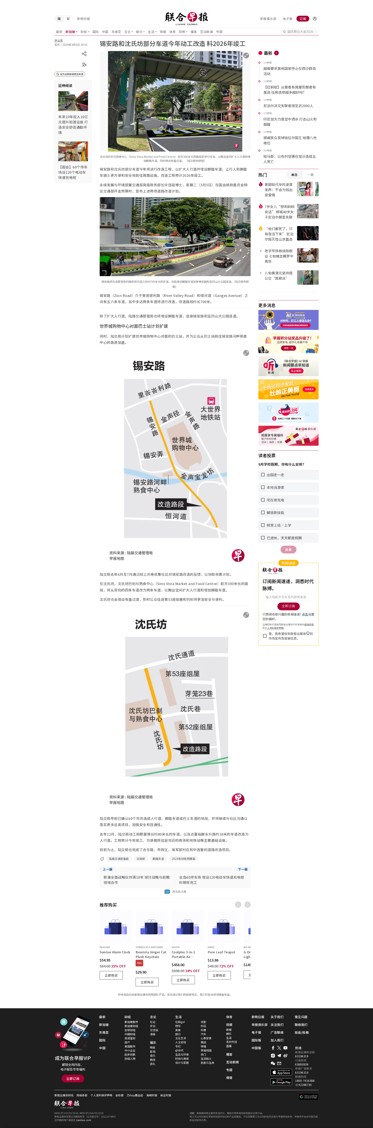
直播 (229, 1046)
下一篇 (243, 869)
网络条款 (82, 1095)
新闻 (229, 1030)
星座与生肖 (207, 1063)
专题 (219, 31)
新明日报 (83, 18)
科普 (203, 1030)
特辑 (203, 1046)
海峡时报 (151, 1095)
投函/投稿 (302, 1032)
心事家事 (206, 1038)
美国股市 (130, 1046)
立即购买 (111, 975)
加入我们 (277, 1040)
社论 (152, 1022)
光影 (203, 1022)
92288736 (305, 1085)
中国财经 (130, 1034)
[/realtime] (276, 53)
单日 (294, 174)
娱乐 (139, 31)
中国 (105, 31)
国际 (95, 31)
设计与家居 (182, 1063)
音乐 (152, 1056)
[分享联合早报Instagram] (273, 1055)
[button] (315, 19)
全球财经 (130, 1030)
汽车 (203, 1034)
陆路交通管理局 (119, 859)
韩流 (152, 1060)
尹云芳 (58, 40)
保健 (163, 31)
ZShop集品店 (135, 1095)
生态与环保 (182, 1054)
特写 (178, 1026)
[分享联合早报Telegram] (279, 1055)
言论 (127, 31)
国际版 (256, 1040)
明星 (152, 1047)
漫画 (152, 1034)
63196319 (301, 1056)
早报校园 (206, 1050)
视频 (182, 31)
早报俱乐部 (268, 18)
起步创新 (130, 1054)
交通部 (141, 859)
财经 (84, 31)
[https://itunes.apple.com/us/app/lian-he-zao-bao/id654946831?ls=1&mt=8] (281, 1072)
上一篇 (107, 869)
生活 (151, 31)
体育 (172, 31)
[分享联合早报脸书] (273, 1048)
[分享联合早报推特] (279, 1048)
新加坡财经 (131, 1026)
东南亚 (116, 31)
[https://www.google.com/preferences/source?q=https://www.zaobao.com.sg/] (309, 1097)
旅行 (178, 1034)
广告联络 (277, 1032)
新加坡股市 (131, 1022)
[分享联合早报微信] (273, 1063)
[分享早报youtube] (285, 1048)
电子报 (288, 18)
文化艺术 (180, 1038)
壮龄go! (180, 1022)
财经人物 (130, 1058)
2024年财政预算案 (183, 859)
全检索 (119, 1095)
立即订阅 (72, 1078)
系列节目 (231, 1042)
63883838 (301, 1064)
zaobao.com (83, 1120)
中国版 (256, 1048)
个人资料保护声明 (101, 1095)
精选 (203, 1042)
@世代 (179, 1050)
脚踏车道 (158, 859)
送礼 (152, 1064)
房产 (127, 1042)
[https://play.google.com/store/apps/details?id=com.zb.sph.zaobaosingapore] (281, 1082)
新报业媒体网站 (63, 1095)
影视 (152, 1051)
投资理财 (130, 1038)
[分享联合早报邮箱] (279, 1063)
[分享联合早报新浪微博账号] (285, 1055)
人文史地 (180, 1042)
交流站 (154, 1030)
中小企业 (130, 1050)
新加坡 (70, 31)
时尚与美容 (182, 1058)
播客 (194, 31)
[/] (186, 18)
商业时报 (165, 1095)
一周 (310, 174)
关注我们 (277, 1024)
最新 (59, 31)
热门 (203, 1054)
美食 (178, 1030)
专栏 (178, 1046)
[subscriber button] (315, 19)
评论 (152, 1026)
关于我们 (277, 1016)
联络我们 (301, 1024)
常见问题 (301, 1016)
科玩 (203, 1026)
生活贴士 (206, 1058)
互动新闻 (206, 31)
